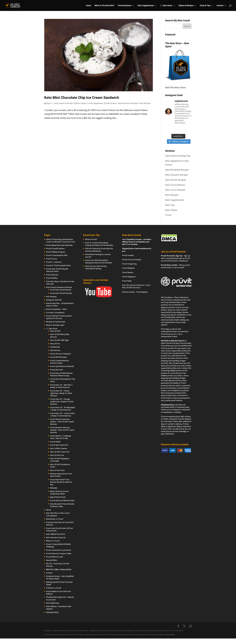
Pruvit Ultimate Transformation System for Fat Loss (59, 317)
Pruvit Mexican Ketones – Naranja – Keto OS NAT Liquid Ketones (62, 430)
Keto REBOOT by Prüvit (55, 534)
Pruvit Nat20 (55, 441)
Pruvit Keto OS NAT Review (61, 293)
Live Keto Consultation (55, 312)
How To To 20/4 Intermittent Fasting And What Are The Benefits (99, 243)
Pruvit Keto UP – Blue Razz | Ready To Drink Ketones (61, 386)
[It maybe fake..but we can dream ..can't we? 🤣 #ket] (169, 129)
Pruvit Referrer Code (54, 557)
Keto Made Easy (52, 603)
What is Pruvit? (91, 239)
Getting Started (52, 612)
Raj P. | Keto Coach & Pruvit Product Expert (67, 103)
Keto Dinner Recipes (175, 179)
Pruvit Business (124, 6)
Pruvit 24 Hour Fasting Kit (60, 353)
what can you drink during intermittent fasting (95, 267)
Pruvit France (51, 258)
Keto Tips (170, 204)
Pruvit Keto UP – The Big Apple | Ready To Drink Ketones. (62, 408)
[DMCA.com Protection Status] (169, 241)
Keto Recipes (145, 103)
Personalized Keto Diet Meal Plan (59, 245)
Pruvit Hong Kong (129, 264)
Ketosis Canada (128, 292)
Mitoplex (53, 488)
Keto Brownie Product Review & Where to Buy (62, 505)
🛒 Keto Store (166, 6)
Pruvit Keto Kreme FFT (59, 445)
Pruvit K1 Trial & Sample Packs (58, 265)
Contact (220, 6)
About (48, 509)
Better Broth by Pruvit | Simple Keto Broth (59, 492)
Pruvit (168, 214)
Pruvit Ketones (52, 274)
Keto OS (125, 285)
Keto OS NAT (55, 331)
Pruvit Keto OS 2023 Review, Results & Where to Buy (61, 374)
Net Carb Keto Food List (56, 537)
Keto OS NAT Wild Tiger (59, 340)
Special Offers (51, 560)
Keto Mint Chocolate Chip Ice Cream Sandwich (81, 98)
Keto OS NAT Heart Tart (59, 452)
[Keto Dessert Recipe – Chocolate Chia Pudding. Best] (178, 129)
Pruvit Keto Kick (56, 369)
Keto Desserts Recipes (128, 103)
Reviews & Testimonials (55, 321)
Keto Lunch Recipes (175, 189)
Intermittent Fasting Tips (178, 155)
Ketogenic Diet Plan (54, 300)
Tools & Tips (205, 6)
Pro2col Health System (55, 248)
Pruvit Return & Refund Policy (62, 500)
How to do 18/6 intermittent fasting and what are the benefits (98, 261)
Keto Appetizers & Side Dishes (103, 103)
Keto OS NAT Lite (57, 455)
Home (88, 6)
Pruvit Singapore (129, 276)
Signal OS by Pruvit (57, 497)
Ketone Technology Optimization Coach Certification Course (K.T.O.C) (60, 240)
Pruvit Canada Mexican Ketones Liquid (59, 361)
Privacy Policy (169, 634)
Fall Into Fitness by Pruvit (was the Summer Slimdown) (99, 249)
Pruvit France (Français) (131, 259)
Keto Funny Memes (175, 184)
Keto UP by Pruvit (57, 470)
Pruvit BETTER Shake (58, 357)
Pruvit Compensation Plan (56, 255)
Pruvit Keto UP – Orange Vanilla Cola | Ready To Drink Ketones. (61, 401)
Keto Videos (171, 210)
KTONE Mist (55, 347)
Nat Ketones (55, 350)
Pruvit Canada (128, 255)
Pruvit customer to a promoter (58, 550)
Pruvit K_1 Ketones (53, 262)
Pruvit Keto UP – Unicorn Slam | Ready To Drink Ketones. (62, 414)
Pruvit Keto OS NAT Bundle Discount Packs (57, 270)
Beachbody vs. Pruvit (54, 519)
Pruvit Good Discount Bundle (62, 366)
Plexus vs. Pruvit (52, 541)
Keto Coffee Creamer (58, 448)
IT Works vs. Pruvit (53, 588)
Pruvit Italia (126, 281)
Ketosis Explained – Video (56, 309)
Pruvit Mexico (127, 272)
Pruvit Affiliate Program (55, 252)
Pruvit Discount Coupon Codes (58, 553)
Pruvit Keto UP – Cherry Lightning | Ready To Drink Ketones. (61, 393)
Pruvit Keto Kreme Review (60, 289)
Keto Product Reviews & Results (59, 287)
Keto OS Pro (55, 343)
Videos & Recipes (185, 6)
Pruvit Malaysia (128, 268)
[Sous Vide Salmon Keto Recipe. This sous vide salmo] (188, 129)
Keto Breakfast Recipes (177, 169)
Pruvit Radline (51, 278)
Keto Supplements (174, 199)
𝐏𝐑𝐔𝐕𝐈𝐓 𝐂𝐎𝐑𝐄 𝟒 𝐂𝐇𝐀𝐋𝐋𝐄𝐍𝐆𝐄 (58, 569)
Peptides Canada (134, 239)
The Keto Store (178, 87)
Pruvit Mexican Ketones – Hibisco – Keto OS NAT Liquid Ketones (62, 421)
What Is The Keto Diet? (104, 6)
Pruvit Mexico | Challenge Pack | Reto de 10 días (60, 437)
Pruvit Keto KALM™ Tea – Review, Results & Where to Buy (61, 482)
